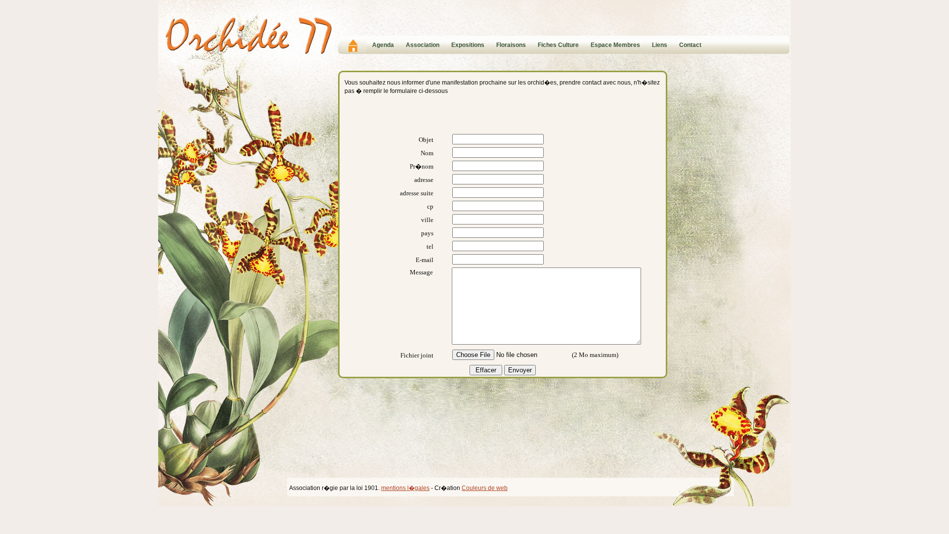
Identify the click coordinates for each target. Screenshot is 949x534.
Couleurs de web (485, 488)
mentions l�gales (405, 488)
